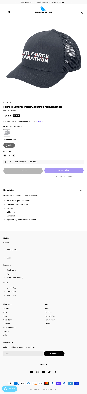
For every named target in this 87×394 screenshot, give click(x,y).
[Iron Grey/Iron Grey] (6, 132)
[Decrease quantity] (4, 155)
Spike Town (7, 320)
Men (5, 312)
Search (47, 308)
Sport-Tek (7, 103)
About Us (6, 324)
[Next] (72, 2)
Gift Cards (48, 312)
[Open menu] (4, 12)
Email (9, 258)
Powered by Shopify (50, 389)
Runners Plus (39, 389)
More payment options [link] (64, 176)
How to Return (50, 316)
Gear (5, 316)
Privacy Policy (50, 320)
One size (9, 145)
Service (6, 331)
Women (6, 308)
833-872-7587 (12, 250)
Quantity (7, 151)
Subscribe (54, 354)
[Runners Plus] (43, 9)
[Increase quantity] (13, 155)
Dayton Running (9, 327)
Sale (5, 335)
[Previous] (15, 2)
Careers (47, 324)
